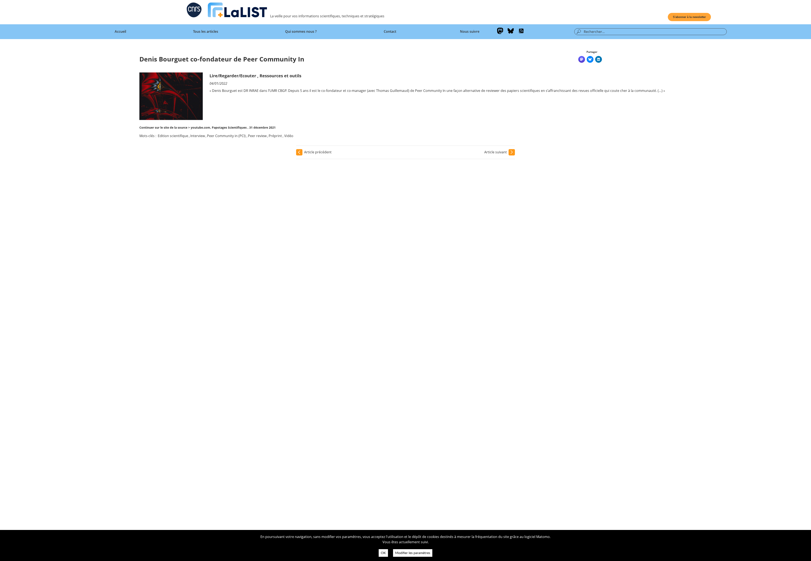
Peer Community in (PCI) (226, 135)
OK (383, 553)
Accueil (120, 31)
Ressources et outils (280, 76)
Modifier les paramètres (412, 553)
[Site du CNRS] (194, 11)
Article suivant (495, 152)
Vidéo (288, 135)
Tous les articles (205, 31)
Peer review (257, 135)
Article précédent (318, 152)
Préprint (275, 135)
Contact (390, 31)
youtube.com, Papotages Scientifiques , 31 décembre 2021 (233, 127)
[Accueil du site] (237, 11)
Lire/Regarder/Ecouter (233, 76)
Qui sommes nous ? (301, 31)
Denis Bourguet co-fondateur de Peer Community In (221, 59)
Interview (197, 135)
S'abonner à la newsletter (689, 17)
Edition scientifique (173, 135)
